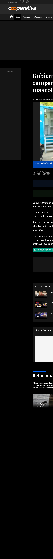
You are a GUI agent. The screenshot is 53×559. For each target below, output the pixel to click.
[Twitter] (23, 2)
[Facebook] (20, 2)
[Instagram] (27, 2)
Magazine (27, 17)
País (18, 17)
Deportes (38, 17)
